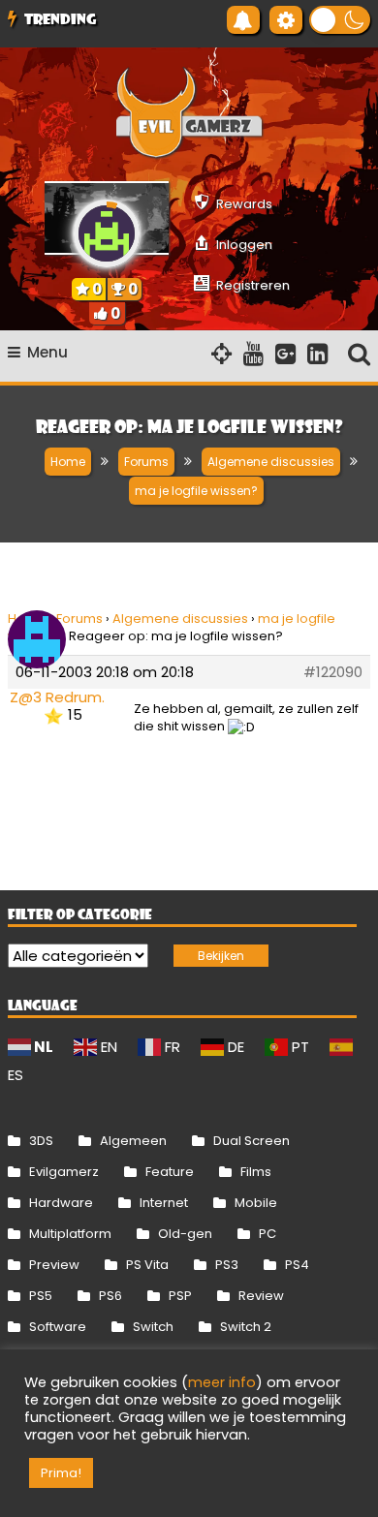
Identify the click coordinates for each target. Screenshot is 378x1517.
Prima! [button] (61, 1473)
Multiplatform (70, 1233)
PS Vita (147, 1264)
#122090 (332, 672)
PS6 (110, 1295)
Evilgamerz (64, 1171)
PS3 (226, 1264)
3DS (41, 1140)
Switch (153, 1326)
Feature (169, 1171)
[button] (339, 20)
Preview (54, 1264)
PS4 (297, 1264)
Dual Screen (251, 1140)
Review (261, 1295)
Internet (164, 1202)
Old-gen (185, 1233)
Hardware (61, 1202)
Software (57, 1326)
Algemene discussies (180, 618)
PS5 (40, 1295)
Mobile (256, 1202)
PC (267, 1233)
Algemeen (133, 1140)
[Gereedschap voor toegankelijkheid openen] (285, 20)
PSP (180, 1295)
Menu (47, 352)
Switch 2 (245, 1326)
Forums (79, 618)
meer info (222, 1382)
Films (255, 1171)
